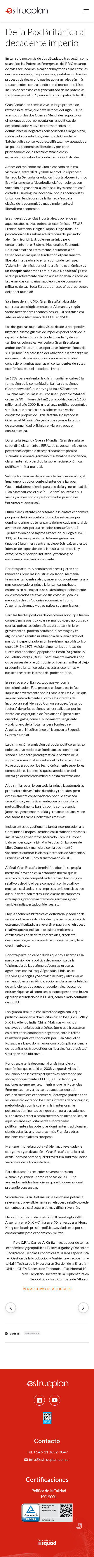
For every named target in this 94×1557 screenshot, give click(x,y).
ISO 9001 (49, 1496)
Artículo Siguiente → (83, 1307)
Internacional (32, 1333)
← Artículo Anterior (10, 1307)
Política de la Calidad (48, 1490)
